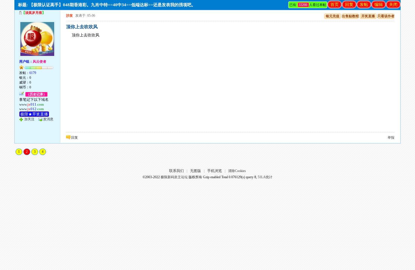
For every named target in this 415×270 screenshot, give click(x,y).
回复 (349, 4)
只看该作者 (385, 16)
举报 (391, 138)
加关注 (29, 119)
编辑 (378, 4)
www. (31, 104)
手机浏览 (214, 171)
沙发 (69, 16)
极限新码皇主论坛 (174, 177)
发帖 (364, 4)
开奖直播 (368, 16)
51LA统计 (265, 177)
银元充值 (332, 16)
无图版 (195, 171)
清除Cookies (237, 171)
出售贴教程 (350, 16)
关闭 (393, 4)
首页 (334, 4)
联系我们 (176, 171)
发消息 (48, 119)
